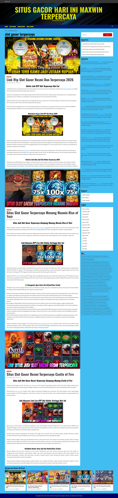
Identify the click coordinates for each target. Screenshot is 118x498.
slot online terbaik (86, 313)
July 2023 (84, 240)
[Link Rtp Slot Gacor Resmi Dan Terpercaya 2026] (15, 477)
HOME (6, 26)
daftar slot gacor (107, 268)
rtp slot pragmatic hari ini (105, 288)
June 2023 (84, 243)
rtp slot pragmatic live (67, 89)
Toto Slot (88, 175)
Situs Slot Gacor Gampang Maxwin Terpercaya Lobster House (96, 46)
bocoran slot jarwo (86, 256)
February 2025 (85, 219)
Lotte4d (33, 451)
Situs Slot (86, 153)
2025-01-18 (19, 377)
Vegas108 (83, 145)
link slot (18, 276)
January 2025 (85, 222)
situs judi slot (19, 391)
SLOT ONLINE (13, 26)
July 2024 (84, 238)
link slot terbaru (94, 279)
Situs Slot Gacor (90, 68)
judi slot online (107, 276)
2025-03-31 (19, 219)
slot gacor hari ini (105, 308)
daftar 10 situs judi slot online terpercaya (91, 262)
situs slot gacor (33, 385)
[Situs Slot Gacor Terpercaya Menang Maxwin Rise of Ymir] (80, 477)
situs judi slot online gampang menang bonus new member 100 (94, 296)
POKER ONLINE (21, 26)
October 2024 (85, 230)
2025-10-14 (61, 489)
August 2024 (85, 235)
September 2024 (86, 232)
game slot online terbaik (87, 276)
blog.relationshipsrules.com (45, 323)
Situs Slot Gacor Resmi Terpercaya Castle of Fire (40, 374)
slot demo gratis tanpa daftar (88, 305)
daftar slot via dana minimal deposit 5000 (90, 273)
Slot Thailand (99, 183)
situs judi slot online (86, 293)
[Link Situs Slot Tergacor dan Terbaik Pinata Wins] (59, 477)
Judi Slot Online (89, 98)
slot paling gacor (107, 313)
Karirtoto (83, 106)
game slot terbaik (98, 276)
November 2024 (86, 227)
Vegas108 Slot (108, 122)
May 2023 (84, 246)
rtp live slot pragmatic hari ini (100, 285)
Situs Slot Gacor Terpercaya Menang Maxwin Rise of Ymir (42, 214)
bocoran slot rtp (25, 150)
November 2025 (86, 211)
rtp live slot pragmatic (87, 285)
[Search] (112, 26)
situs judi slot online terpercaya (102, 299)
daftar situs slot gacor (96, 268)
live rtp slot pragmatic (105, 279)
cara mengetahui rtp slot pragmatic (100, 256)
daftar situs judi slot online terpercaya (101, 265)
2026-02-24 (19, 82)
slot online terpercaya (97, 313)
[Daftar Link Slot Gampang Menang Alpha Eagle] (102, 477)
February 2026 (85, 209)
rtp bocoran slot (101, 282)
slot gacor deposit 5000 (102, 305)
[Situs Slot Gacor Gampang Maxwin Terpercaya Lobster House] (37, 477)
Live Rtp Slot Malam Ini (12, 82)
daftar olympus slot (86, 265)
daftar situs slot (85, 268)
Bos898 (83, 169)
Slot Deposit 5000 (102, 114)
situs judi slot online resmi (87, 299)
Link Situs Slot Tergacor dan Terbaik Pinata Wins (93, 49)
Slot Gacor (94, 161)
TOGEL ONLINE (30, 26)
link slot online (85, 279)
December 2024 (86, 224)
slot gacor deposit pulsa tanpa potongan (91, 308)
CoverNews (73, 495)
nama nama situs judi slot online (89, 282)
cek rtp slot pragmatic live (87, 259)
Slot (95, 76)
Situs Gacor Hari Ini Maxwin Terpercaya (58, 12)
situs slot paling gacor (100, 302)
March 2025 (85, 217)
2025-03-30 (104, 489)
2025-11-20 (39, 489)
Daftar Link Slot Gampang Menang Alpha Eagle (93, 54)
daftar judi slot (105, 262)
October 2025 (85, 214)
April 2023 (84, 248)
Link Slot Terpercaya (100, 84)
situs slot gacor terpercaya (37, 227)
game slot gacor (104, 273)
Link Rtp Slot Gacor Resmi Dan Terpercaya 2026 (40, 79)
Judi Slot (100, 62)
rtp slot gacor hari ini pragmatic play (90, 288)
